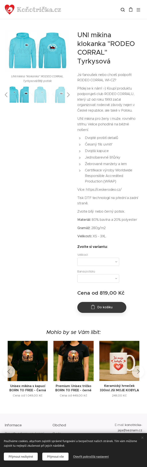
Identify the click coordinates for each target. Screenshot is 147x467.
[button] (122, 9)
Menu (138, 9)
